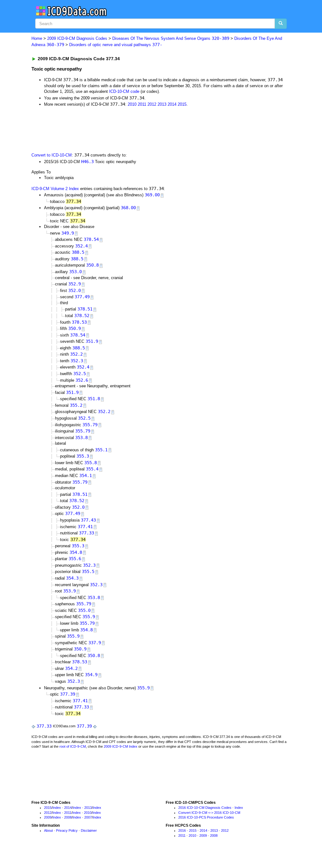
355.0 (84, 610)
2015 (182, 104)
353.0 (75, 271)
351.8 (93, 398)
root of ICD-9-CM (72, 746)
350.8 (92, 265)
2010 (132, 104)
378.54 (91, 239)
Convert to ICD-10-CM (51, 155)
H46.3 (87, 161)
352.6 (81, 380)
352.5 (79, 373)
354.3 (72, 578)
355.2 (76, 405)
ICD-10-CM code (124, 91)
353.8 (81, 437)
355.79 (89, 424)
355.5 (88, 571)
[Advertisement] (143, 129)
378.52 (81, 315)
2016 (182, 830)
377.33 (86, 532)
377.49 (82, 296)
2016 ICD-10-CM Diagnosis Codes (204, 807)
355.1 (101, 449)
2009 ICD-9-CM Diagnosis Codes (77, 38)
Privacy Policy (67, 830)
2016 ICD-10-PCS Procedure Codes (206, 817)
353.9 (69, 590)
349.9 (67, 233)
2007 (88, 817)
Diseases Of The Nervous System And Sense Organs (170, 38)
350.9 (74, 328)
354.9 (91, 674)
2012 (151, 104)
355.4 (92, 468)
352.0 (74, 290)
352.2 (76, 354)
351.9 (92, 341)
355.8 (90, 462)
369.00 (152, 194)
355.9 (88, 616)
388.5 (78, 252)
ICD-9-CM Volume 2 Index (55, 188)
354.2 (71, 668)
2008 (68, 817)
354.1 (85, 475)
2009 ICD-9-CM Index (120, 746)
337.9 (94, 642)
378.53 (79, 322)
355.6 (75, 558)
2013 (162, 104)
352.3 (76, 360)
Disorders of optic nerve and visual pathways (115, 44)
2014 (172, 104)
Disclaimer (89, 830)
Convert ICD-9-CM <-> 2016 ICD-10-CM (209, 812)
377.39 (67, 694)
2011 (142, 104)
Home (36, 38)
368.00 (128, 207)
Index (57, 807)
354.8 (75, 552)
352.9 (74, 283)
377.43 (88, 519)
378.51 (84, 308)
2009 (48, 817)
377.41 (85, 526)
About (48, 830)
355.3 (82, 456)
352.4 (81, 245)
